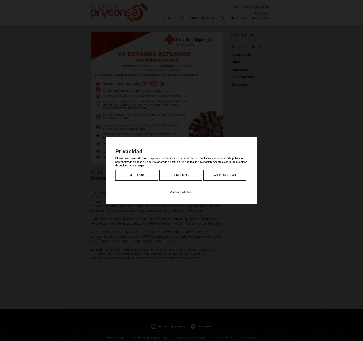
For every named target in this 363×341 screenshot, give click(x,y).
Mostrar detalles (180, 192)
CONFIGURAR (180, 175)
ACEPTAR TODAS (225, 175)
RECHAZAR (137, 175)
